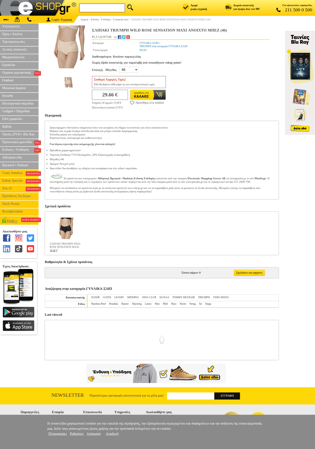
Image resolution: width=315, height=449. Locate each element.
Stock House (11, 203)
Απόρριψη (94, 434)
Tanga (208, 303)
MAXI (143, 50)
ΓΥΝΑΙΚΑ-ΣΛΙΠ (149, 43)
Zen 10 (20, 188)
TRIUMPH (204, 297)
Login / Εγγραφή (62, 19)
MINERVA (133, 297)
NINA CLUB (149, 297)
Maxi (173, 303)
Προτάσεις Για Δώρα (16, 196)
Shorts (183, 303)
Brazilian (113, 303)
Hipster (125, 303)
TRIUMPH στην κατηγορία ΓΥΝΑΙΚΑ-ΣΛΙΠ (164, 46)
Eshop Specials (20, 181)
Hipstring (137, 303)
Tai (200, 303)
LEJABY (119, 297)
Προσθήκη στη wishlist (150, 102)
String (192, 303)
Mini (157, 303)
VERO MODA (221, 297)
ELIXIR (95, 297)
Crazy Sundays (20, 173)
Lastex (148, 303)
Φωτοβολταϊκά (12, 211)
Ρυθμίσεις (77, 434)
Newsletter (67, 395)
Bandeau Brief (98, 303)
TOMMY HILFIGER (183, 297)
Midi (165, 303)
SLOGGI (164, 297)
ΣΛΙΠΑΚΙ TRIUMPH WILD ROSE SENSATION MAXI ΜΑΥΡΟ (65, 246)
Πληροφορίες (57, 434)
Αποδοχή (112, 434)
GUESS (107, 297)
